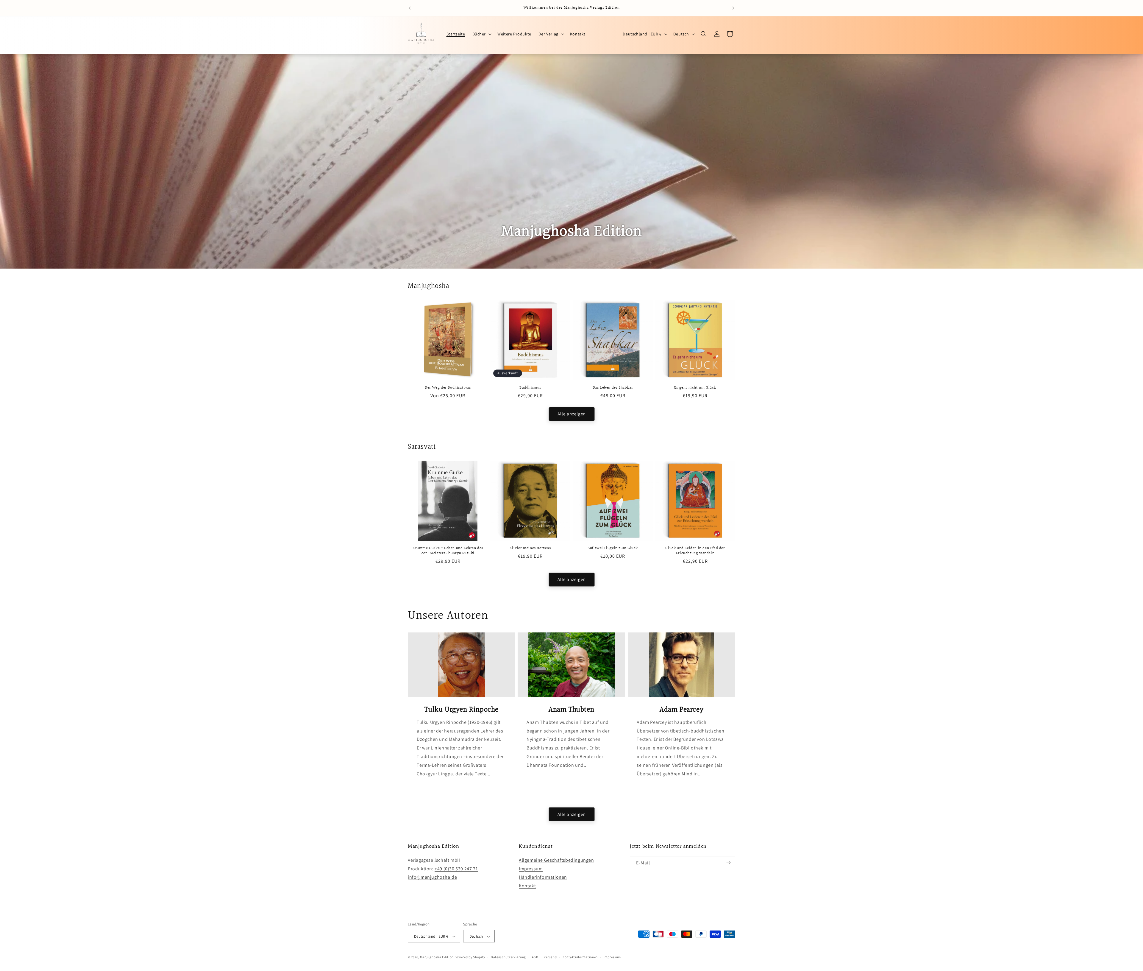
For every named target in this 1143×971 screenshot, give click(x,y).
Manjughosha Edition (437, 957)
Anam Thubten (571, 710)
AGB (535, 957)
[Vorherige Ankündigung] (409, 8)
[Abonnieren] (728, 863)
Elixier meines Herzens (530, 548)
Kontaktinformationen (580, 957)
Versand (550, 957)
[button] (481, 34)
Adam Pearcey (681, 710)
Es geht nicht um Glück (695, 387)
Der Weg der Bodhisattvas (448, 387)
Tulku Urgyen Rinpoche (461, 710)
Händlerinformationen (543, 877)
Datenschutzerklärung (508, 957)
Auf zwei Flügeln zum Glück (613, 548)
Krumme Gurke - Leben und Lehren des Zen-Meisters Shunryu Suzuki (448, 551)
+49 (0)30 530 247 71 (456, 868)
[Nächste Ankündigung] (733, 8)
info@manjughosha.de (432, 877)
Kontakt (527, 885)
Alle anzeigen (572, 414)
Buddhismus (530, 387)
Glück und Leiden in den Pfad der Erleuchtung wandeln (695, 551)
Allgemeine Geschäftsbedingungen (556, 860)
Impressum (531, 868)
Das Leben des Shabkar (613, 387)
